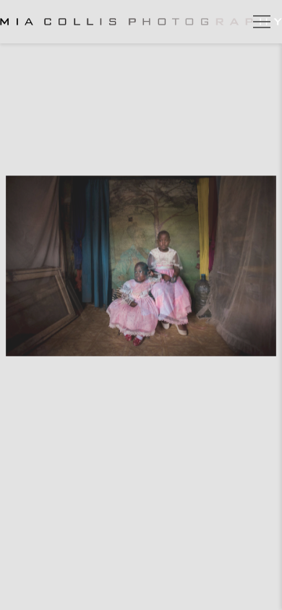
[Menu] (261, 21)
